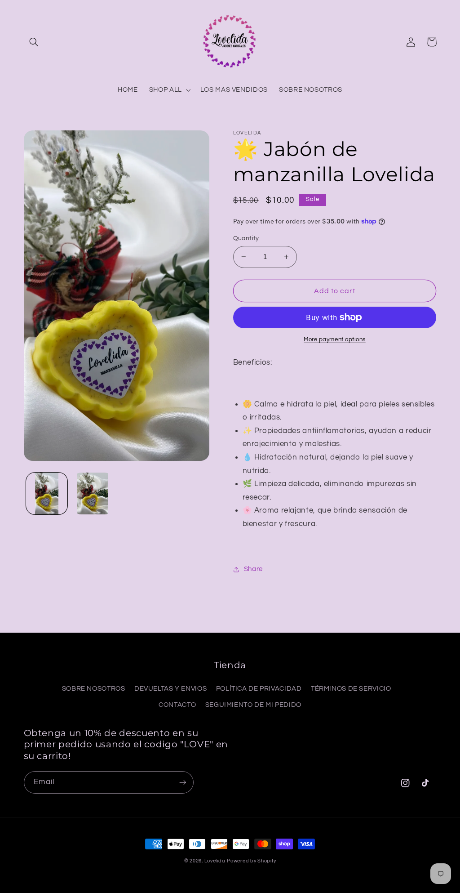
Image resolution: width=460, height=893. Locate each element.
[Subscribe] (182, 782)
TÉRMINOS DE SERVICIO (351, 688)
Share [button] (253, 569)
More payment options (335, 340)
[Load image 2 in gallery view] (93, 493)
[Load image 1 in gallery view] (46, 493)
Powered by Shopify (251, 860)
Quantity (246, 238)
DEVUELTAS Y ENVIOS (170, 688)
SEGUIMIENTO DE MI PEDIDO (253, 704)
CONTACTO (177, 704)
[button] (34, 41)
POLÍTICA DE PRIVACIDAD (259, 688)
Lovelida (215, 860)
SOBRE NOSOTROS (93, 688)
